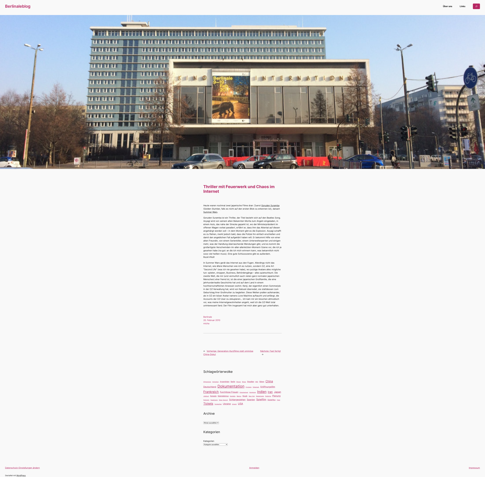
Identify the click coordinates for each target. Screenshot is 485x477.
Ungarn (234, 404)
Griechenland (244, 392)
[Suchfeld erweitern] (476, 6)
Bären (261, 381)
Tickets (208, 403)
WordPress (21, 475)
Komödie (232, 396)
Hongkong (252, 392)
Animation (215, 382)
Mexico (239, 396)
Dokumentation (230, 386)
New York (252, 396)
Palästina (268, 396)
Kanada (213, 396)
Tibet (278, 400)
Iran (270, 391)
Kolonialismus (223, 396)
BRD (256, 382)
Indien (261, 392)
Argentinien (224, 381)
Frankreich (211, 392)
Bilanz (244, 382)
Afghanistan (207, 382)
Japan (277, 391)
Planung (276, 395)
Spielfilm (261, 399)
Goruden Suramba (270, 205)
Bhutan (238, 382)
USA (240, 403)
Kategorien (208, 441)
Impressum (474, 468)
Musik (245, 396)
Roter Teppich (223, 400)
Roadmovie (214, 400)
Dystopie (248, 387)
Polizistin (206, 400)
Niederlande (260, 396)
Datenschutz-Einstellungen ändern (22, 468)
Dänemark (256, 387)
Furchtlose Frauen (229, 392)
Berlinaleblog (17, 6)
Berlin (233, 381)
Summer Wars (210, 212)
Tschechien (218, 404)
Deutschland (209, 386)
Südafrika (271, 400)
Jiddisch (206, 396)
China (269, 381)
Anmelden (254, 468)
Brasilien (250, 381)
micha (206, 323)
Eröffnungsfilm (267, 386)
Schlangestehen (237, 399)
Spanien (251, 399)
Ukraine (227, 403)
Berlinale (207, 317)
